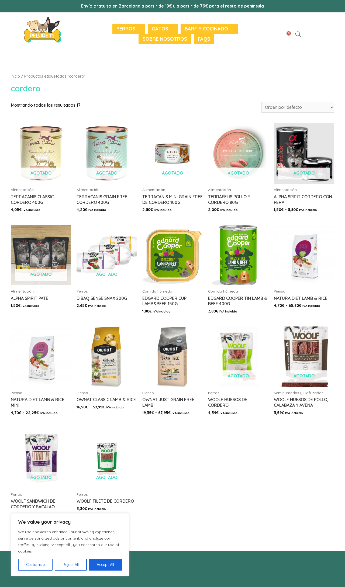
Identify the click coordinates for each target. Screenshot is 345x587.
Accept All (105, 564)
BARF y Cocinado (206, 29)
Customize (35, 564)
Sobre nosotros (165, 39)
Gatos (160, 29)
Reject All (71, 564)
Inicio (15, 76)
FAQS (204, 39)
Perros (125, 29)
